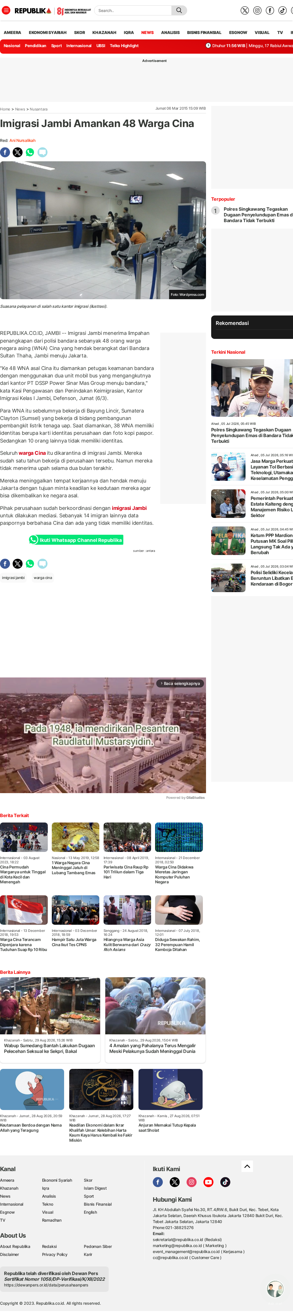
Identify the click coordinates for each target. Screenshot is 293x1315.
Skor (88, 1180)
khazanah (104, 32)
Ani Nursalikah (22, 140)
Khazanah (9, 1188)
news (147, 32)
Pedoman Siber (98, 1246)
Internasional (79, 45)
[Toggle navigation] (6, 10)
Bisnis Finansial (204, 32)
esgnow (238, 32)
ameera (12, 32)
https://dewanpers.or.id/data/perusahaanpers (46, 1284)
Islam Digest (95, 1188)
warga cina (43, 577)
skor (79, 32)
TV (280, 32)
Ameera (7, 1180)
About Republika (15, 1246)
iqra (129, 32)
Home (5, 109)
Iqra (45, 1188)
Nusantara (38, 109)
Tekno (47, 1204)
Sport (56, 45)
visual (262, 32)
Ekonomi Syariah (48, 32)
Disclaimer (9, 1254)
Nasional (12, 45)
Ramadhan (52, 1220)
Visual (47, 1212)
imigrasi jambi (13, 577)
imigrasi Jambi (129, 508)
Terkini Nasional (228, 352)
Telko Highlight (124, 45)
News (20, 109)
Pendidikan (35, 45)
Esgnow (7, 1212)
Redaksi (49, 1246)
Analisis (49, 1196)
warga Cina (32, 453)
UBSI (100, 45)
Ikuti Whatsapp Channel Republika (81, 540)
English (90, 1212)
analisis (170, 32)
